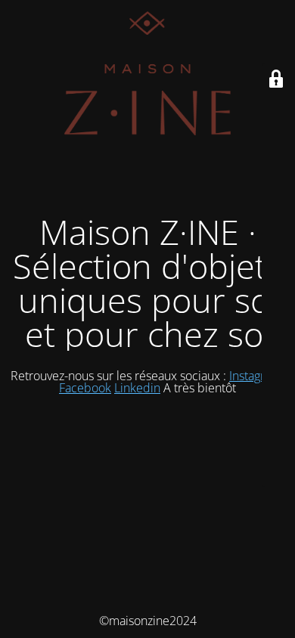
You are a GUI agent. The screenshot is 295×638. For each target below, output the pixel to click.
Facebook (85, 387)
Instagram (256, 375)
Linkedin (137, 387)
